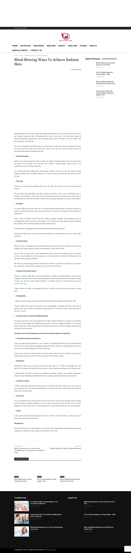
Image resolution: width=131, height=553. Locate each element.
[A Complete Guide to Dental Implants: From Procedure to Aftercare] (21, 506)
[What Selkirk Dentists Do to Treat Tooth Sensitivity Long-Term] (21, 531)
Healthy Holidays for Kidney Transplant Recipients (65, 448)
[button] (122, 45)
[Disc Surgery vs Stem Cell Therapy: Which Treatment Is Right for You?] (90, 93)
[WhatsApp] (109, 550)
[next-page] (18, 485)
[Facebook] (87, 550)
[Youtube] (113, 550)
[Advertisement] (65, 13)
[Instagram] (91, 550)
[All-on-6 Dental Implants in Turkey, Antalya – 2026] (47, 470)
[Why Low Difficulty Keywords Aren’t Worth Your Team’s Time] (70, 470)
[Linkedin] (96, 550)
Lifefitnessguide (50, 550)
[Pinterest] (100, 550)
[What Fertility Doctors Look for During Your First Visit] (24, 470)
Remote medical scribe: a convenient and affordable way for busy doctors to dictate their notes (29, 450)
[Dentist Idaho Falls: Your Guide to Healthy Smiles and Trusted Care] (21, 519)
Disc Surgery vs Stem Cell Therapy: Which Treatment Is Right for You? (105, 93)
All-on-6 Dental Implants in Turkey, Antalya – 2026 (99, 514)
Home (16, 55)
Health (21, 55)
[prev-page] (15, 485)
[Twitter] (104, 550)
